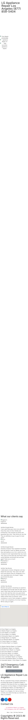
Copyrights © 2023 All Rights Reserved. (13, 716)
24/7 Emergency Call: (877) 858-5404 (12, 665)
